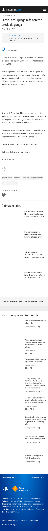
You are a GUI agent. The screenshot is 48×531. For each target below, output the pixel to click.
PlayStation (13, 9)
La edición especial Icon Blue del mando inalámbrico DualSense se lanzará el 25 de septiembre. (35, 400)
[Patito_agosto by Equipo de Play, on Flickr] (24, 99)
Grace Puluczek (14, 35)
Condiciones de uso (10, 520)
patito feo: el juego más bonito (33, 177)
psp (3, 183)
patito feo (17, 177)
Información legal (9, 524)
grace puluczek (7, 177)
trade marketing (12, 183)
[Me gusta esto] (39, 327)
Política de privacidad (29, 520)
